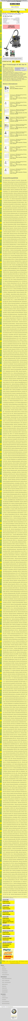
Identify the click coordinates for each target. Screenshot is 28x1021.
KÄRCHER (4, 13)
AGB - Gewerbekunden (6, 982)
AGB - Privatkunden (5, 980)
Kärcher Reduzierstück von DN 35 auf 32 (16, 239)
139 (18, 104)
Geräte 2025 (5, 916)
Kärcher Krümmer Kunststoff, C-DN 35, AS (14, 207)
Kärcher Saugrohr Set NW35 (12, 653)
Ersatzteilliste (6, 945)
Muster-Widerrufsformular (6, 978)
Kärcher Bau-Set (11, 182)
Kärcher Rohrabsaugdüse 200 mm (13, 494)
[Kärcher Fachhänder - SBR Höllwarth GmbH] (15, 5)
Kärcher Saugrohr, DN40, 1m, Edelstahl (16, 771)
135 (18, 148)
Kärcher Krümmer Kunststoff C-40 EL (14, 325)
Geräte (16, 13)
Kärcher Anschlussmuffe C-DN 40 (13, 446)
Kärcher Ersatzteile (7, 942)
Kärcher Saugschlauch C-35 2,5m (12, 514)
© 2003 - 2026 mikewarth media (11, 961)
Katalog (16, 58)
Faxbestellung (4, 970)
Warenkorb (19, 1)
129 (18, 134)
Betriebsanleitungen (6, 1003)
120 (18, 111)
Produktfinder (6, 936)
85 (18, 163)
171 (18, 171)
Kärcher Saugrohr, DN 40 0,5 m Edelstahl (17, 479)
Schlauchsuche (5, 997)
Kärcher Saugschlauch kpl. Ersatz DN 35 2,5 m (13, 530)
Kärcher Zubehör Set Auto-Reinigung (15, 312)
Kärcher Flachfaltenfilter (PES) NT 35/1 (16, 505)
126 (18, 96)
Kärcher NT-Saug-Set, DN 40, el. (18, 185)
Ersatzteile (5, 947)
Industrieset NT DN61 (9, 183)
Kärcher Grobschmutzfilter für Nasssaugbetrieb (16, 747)
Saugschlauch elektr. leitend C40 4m (18, 294)
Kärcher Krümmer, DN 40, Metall (12, 462)
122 (18, 126)
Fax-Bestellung (13, 1)
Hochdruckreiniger (7, 938)
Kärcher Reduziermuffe (21, 235)
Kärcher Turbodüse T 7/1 (20, 543)
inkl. (2, 1006)
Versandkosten (5, 990)
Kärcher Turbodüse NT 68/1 (17, 189)
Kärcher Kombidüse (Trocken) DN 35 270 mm (15, 523)
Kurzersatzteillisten (5, 1001)
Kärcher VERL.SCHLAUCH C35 (18, 508)
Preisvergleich (4, 972)
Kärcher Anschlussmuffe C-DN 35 (17, 330)
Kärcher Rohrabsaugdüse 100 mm (17, 736)
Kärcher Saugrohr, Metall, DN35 (17, 466)
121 (18, 119)
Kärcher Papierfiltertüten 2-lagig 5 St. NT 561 (12, 741)
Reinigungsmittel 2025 (8, 930)
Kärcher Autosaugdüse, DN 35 (12, 752)
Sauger (19, 13)
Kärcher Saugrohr (9, 228)
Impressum (4, 986)
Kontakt (8, 1)
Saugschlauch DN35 (22, 314)
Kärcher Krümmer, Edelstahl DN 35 (14, 261)
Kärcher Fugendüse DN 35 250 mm (17, 275)
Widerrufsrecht (4, 984)
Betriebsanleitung (7, 943)
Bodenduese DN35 (12, 292)
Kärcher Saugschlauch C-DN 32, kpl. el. (15, 415)
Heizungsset (21, 305)
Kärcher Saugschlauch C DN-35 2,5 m (14, 317)
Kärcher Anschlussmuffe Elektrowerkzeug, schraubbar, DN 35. (15, 217)
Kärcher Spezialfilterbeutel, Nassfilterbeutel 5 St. (14, 499)
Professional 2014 (10, 13)
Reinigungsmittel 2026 (8, 911)
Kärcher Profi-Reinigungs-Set (15, 301)
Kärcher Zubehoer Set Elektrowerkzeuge (14, 194)
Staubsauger (6, 939)
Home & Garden (6, 903)
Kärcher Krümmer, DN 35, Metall (17, 233)
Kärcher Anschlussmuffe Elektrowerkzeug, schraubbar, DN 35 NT (15, 450)
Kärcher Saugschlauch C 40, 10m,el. (12, 297)
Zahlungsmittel (5, 991)
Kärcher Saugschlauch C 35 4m (11, 395)
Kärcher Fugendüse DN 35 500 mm (11, 352)
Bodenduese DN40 (7, 295)
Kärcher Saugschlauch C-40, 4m (14, 283)
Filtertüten (4, 995)
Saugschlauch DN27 (13, 196)
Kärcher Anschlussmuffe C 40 (19, 209)
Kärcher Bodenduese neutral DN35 (13, 286)
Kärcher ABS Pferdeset (19, 299)
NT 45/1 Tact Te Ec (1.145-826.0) (14, 14)
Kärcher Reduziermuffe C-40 (13, 213)
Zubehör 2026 (6, 905)
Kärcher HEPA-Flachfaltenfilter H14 (11, 268)
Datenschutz (4, 988)
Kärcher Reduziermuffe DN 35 (9, 444)
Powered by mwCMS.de (15, 963)
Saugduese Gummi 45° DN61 (9, 253)
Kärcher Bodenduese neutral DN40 (14, 519)
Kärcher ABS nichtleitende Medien (19, 541)
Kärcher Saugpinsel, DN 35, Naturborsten (18, 740)
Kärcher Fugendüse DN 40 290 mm (16, 257)
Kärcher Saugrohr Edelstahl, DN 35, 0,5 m (17, 488)
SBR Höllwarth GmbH (17, 0)
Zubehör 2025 (6, 925)
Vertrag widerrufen (5, 974)
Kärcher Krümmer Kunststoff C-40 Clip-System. (15, 439)
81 (18, 156)
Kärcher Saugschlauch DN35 (10, 224)
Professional (6, 901)
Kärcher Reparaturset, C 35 (13, 187)
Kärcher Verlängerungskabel (14, 461)
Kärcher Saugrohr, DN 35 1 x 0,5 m (11, 231)
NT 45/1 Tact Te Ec (7, 61)
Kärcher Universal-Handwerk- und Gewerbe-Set (16, 538)
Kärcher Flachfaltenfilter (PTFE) (16, 650)
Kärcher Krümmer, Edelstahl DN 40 (11, 361)
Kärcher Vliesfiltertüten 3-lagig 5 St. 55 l (12, 659)
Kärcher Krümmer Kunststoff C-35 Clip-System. (14, 202)
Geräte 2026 (5, 899)
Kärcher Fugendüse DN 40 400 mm (11, 273)
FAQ (13, 61)
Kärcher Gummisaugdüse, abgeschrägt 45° (17, 251)
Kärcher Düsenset (14, 191)
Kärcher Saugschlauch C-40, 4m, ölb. (13, 646)
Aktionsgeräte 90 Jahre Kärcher (8, 922)
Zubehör (18, 61)
